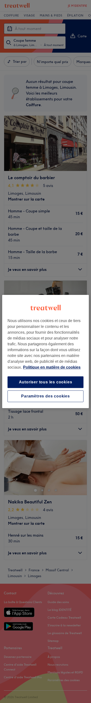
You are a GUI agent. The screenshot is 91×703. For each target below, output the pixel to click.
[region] (45, 351)
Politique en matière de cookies (52, 367)
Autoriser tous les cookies (45, 382)
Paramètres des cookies (45, 396)
